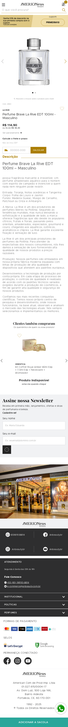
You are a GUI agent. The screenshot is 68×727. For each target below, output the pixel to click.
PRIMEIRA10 (52, 22)
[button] (34, 132)
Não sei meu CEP (10, 143)
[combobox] (34, 10)
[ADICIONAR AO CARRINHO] (34, 722)
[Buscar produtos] (64, 10)
